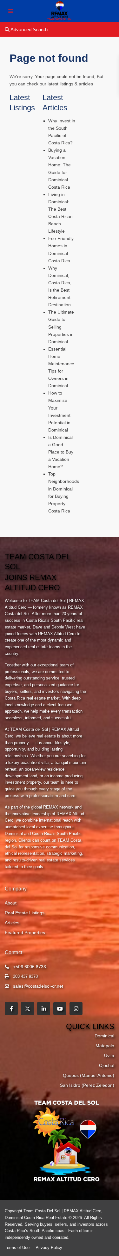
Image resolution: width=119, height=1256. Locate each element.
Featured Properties (25, 932)
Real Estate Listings (24, 912)
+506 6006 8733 (29, 966)
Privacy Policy (49, 1247)
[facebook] (11, 1008)
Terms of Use (17, 1247)
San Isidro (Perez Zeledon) (87, 1085)
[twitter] (27, 1008)
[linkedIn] (43, 1008)
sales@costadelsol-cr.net (38, 986)
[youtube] (59, 1008)
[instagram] (76, 1008)
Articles (12, 922)
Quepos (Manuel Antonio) (88, 1075)
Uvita (109, 1055)
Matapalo (105, 1045)
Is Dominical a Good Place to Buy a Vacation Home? (60, 452)
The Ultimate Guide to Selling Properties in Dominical (61, 326)
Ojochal (106, 1065)
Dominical (104, 1035)
